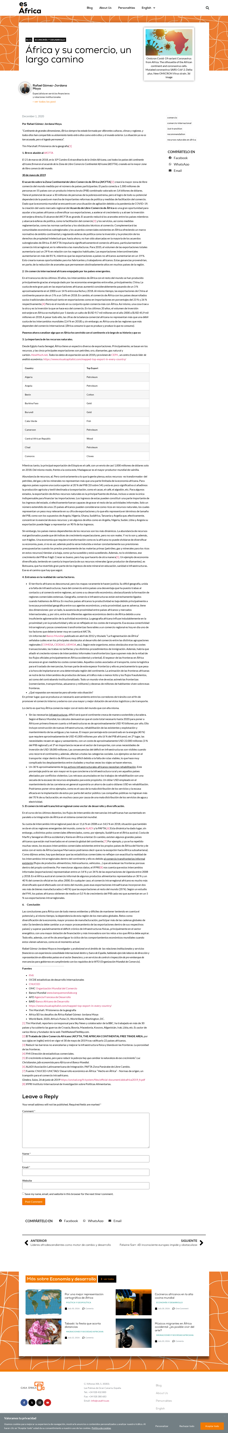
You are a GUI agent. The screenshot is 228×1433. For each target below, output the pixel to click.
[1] (70, 146)
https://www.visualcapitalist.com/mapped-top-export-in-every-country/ (84, 359)
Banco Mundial (55, 635)
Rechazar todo (186, 1426)
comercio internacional (179, 123)
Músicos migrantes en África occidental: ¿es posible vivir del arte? (174, 1327)
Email (26, 1167)
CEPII (114, 354)
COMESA (47, 644)
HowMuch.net (39, 354)
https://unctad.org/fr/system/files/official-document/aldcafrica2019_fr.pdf (103, 1079)
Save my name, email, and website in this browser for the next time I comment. (69, 1194)
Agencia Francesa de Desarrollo (53, 997)
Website (27, 1180)
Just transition (174, 128)
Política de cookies (101, 1428)
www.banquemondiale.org (62, 992)
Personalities (126, 8)
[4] (43, 303)
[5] (117, 557)
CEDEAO (59, 644)
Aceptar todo (212, 1426)
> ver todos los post (44, 101)
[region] (114, 1423)
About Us (105, 8)
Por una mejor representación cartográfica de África (84, 1296)
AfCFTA (48, 152)
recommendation (176, 134)
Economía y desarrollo (50, 39)
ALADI (89, 828)
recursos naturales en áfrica (181, 139)
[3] (94, 220)
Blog (90, 8)
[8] (101, 867)
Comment (28, 1111)
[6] (108, 828)
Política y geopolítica (78, 1302)
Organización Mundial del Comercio (56, 988)
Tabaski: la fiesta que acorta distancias (83, 1325)
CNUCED (34, 984)
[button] (207, 8)
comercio (172, 117)
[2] (112, 181)
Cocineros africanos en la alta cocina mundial (174, 1296)
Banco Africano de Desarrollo (52, 1001)
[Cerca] (224, 1416)
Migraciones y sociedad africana (84, 1331)
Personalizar (161, 1426)
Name (26, 1153)
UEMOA (71, 644)
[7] (105, 841)
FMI (31, 975)
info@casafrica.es (100, 1400)
